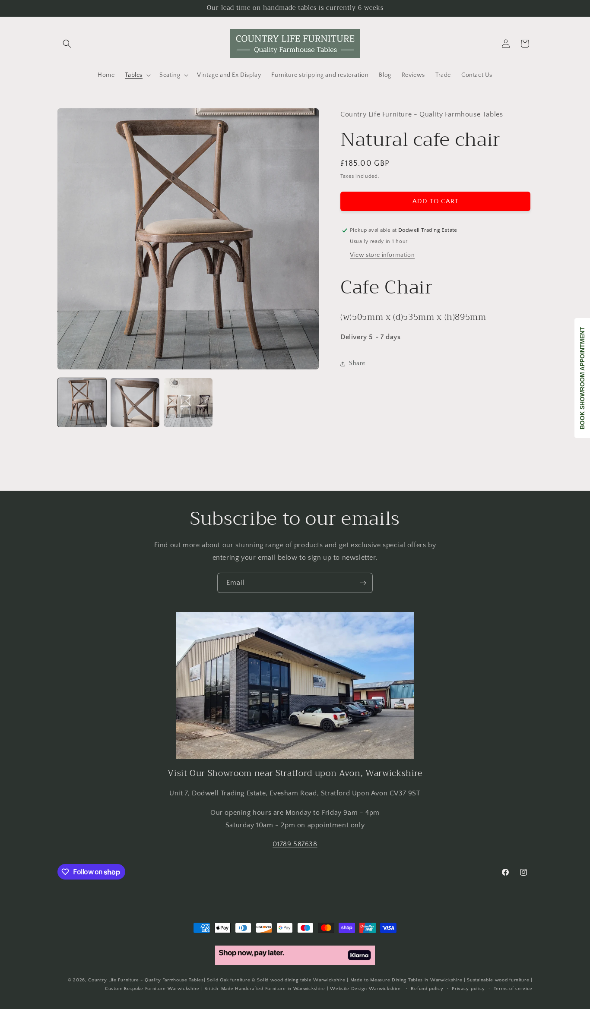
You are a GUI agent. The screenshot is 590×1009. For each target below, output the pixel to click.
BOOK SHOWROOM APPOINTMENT (582, 378)
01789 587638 (295, 844)
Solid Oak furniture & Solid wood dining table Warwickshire (276, 980)
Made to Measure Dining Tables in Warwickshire (406, 980)
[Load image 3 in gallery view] (188, 402)
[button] (66, 43)
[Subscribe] (362, 583)
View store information (382, 255)
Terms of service (513, 988)
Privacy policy (468, 988)
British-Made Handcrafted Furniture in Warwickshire (264, 989)
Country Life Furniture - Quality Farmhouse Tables (145, 980)
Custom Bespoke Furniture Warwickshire (152, 989)
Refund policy (427, 988)
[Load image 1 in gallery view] (81, 402)
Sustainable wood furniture (498, 980)
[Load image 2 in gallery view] (135, 402)
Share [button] (357, 363)
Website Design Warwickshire (365, 989)
